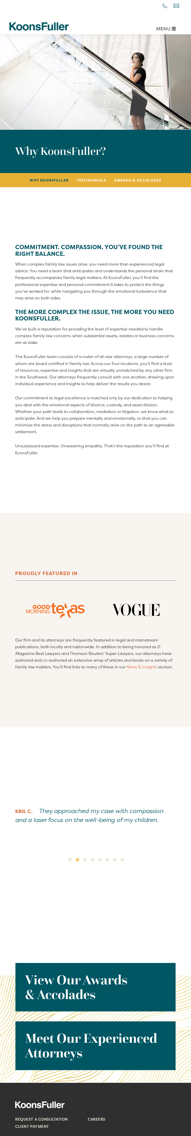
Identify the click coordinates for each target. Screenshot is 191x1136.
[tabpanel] (95, 819)
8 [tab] (122, 860)
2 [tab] (77, 860)
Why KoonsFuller (49, 180)
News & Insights (142, 667)
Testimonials (91, 180)
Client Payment (32, 1126)
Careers (96, 1119)
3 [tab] (85, 860)
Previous (10, 829)
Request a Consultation (41, 1119)
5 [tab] (100, 860)
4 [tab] (92, 860)
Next (180, 829)
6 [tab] (107, 860)
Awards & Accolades (137, 180)
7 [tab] (115, 860)
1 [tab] (70, 860)
